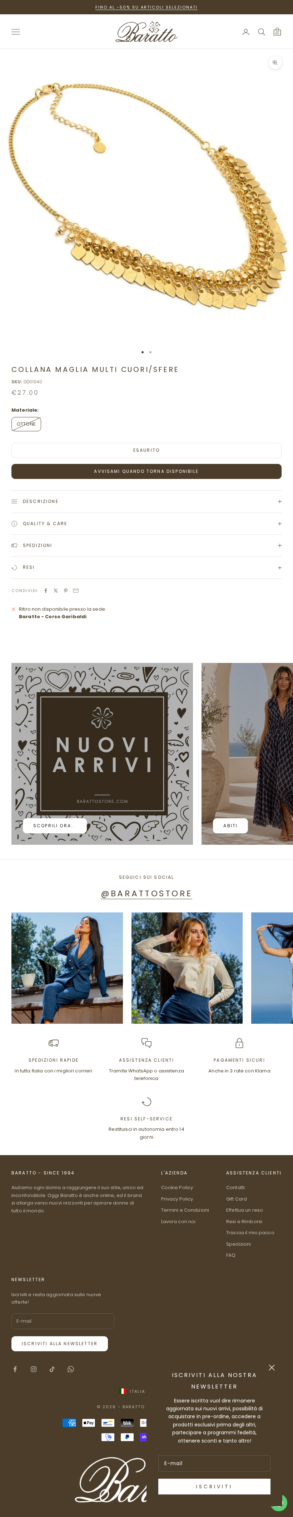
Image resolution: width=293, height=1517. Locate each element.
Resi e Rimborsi (244, 1221)
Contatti (235, 1187)
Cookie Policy (177, 1187)
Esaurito (146, 450)
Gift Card (236, 1199)
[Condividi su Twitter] (56, 590)
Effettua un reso (244, 1210)
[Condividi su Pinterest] (66, 590)
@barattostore (146, 893)
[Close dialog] (271, 1367)
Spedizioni (238, 1244)
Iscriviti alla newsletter (60, 1344)
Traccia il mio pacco (250, 1232)
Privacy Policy (177, 1199)
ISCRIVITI (214, 1486)
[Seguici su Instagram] (33, 1369)
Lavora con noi (178, 1221)
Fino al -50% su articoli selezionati (146, 7)
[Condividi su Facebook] (46, 590)
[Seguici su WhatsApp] (70, 1369)
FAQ (230, 1255)
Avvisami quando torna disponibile (146, 471)
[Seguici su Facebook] (15, 1369)
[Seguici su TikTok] (52, 1369)
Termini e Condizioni (185, 1210)
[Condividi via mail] (76, 590)
